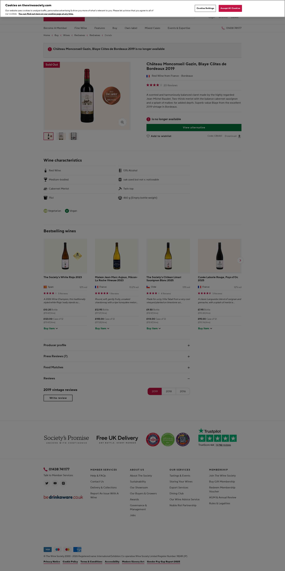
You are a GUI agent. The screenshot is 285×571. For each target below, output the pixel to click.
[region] (142, 8)
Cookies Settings (205, 8)
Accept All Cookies (230, 8)
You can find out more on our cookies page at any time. (45, 13)
